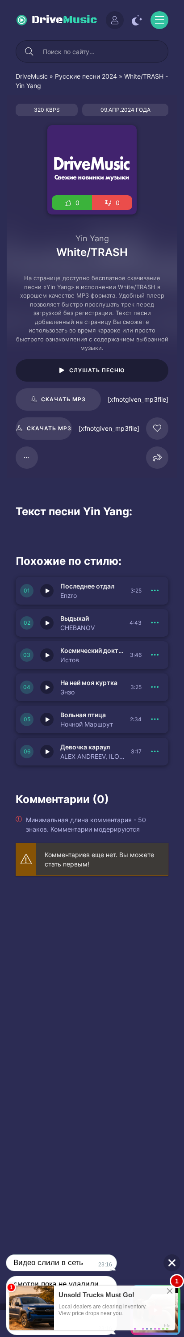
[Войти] (115, 20)
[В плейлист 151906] (155, 623)
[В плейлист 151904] (155, 687)
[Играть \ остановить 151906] (47, 623)
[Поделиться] (157, 457)
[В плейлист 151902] (155, 751)
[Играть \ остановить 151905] (47, 655)
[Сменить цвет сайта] (137, 20)
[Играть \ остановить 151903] (47, 719)
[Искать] (29, 51)
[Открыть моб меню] (159, 20)
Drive (64, 20)
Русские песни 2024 (86, 76)
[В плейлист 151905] (155, 655)
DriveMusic (32, 76)
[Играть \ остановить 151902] (47, 752)
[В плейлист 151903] (155, 719)
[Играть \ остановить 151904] (47, 687)
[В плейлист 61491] (27, 457)
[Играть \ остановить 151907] (47, 591)
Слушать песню (97, 370)
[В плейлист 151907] (155, 590)
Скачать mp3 (63, 399)
